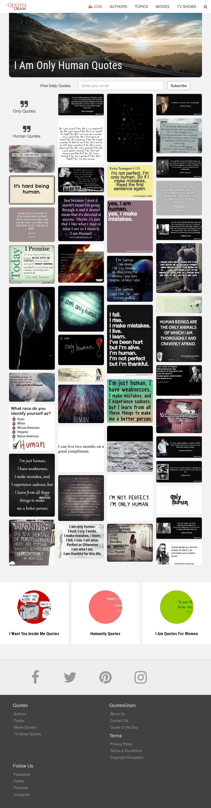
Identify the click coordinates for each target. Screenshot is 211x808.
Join (97, 6)
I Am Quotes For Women (105, 633)
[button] (205, 6)
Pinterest (21, 787)
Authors (118, 6)
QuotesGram (17, 6)
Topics (141, 6)
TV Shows (186, 6)
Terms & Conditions (126, 750)
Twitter (19, 781)
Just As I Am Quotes (177, 633)
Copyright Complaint (126, 757)
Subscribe (179, 85)
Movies (162, 6)
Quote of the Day (124, 727)
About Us (117, 713)
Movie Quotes (25, 727)
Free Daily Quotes (55, 85)
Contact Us (119, 720)
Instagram (22, 794)
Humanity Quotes (34, 633)
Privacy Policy (121, 743)
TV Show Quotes (27, 733)
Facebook (22, 774)
